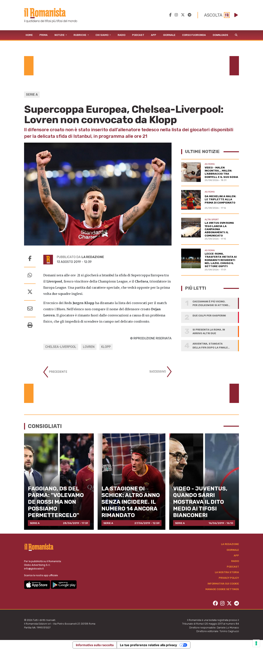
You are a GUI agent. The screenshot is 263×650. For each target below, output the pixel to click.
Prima (43, 35)
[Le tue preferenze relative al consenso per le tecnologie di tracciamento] (256, 643)
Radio (121, 35)
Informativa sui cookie (223, 583)
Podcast (138, 35)
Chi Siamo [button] (102, 35)
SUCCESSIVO (158, 371)
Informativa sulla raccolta (95, 645)
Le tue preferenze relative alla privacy (148, 645)
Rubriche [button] (80, 35)
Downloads (220, 35)
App (153, 35)
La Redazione (230, 544)
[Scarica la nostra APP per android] (64, 584)
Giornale (169, 35)
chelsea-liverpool (60, 347)
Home (29, 35)
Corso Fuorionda (194, 35)
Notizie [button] (59, 35)
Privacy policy (229, 577)
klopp (106, 347)
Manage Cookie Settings (222, 589)
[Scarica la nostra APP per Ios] (37, 584)
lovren (89, 347)
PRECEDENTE (57, 371)
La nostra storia (227, 572)
